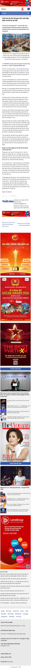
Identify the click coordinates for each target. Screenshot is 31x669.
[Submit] (28, 13)
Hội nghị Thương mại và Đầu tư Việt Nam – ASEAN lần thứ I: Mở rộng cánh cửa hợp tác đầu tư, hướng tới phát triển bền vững (14, 599)
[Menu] (28, 9)
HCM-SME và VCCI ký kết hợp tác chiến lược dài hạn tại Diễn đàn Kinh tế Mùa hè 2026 (18, 412)
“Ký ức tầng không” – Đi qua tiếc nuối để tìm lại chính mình (13, 603)
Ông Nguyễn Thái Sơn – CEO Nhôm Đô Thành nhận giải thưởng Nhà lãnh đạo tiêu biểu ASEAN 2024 (18, 499)
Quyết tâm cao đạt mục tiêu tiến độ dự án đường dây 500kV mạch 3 (8, 224)
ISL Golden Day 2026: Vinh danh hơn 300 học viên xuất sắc (18, 401)
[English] (23, 8)
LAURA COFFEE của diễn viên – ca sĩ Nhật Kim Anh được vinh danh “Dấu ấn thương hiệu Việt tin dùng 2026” (18, 406)
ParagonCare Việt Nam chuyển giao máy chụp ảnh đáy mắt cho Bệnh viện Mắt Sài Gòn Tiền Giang (18, 417)
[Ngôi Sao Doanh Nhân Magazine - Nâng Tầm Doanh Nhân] (4, 8)
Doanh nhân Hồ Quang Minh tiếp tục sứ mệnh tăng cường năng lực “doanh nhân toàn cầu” (18, 494)
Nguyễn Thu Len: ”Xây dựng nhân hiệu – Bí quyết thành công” (14, 488)
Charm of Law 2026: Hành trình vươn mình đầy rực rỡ (12, 591)
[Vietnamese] (23, 9)
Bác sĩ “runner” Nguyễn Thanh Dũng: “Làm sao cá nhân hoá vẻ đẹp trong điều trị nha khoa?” (18, 505)
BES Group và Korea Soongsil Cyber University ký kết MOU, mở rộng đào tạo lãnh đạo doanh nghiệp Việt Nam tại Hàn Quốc (14, 394)
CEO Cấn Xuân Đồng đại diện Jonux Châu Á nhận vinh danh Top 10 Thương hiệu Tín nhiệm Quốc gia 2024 (18, 510)
